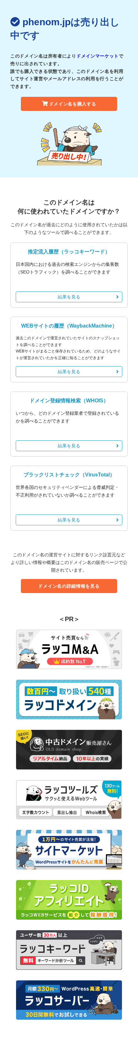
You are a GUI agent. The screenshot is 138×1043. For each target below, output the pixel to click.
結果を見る (69, 296)
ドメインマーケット (97, 55)
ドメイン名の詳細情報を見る (68, 586)
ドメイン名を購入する (72, 103)
